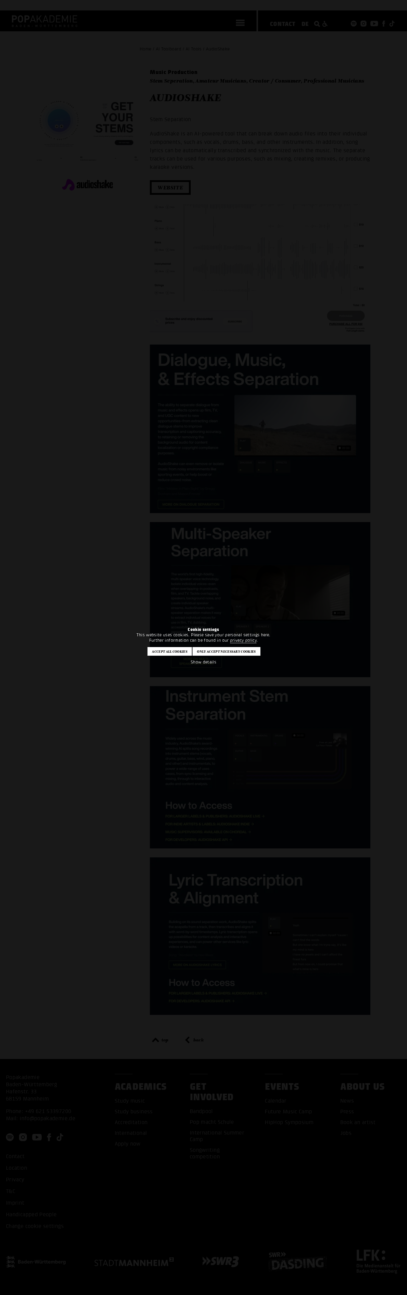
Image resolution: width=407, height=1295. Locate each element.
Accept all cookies (169, 651)
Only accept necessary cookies (226, 651)
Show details (203, 662)
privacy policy (243, 640)
